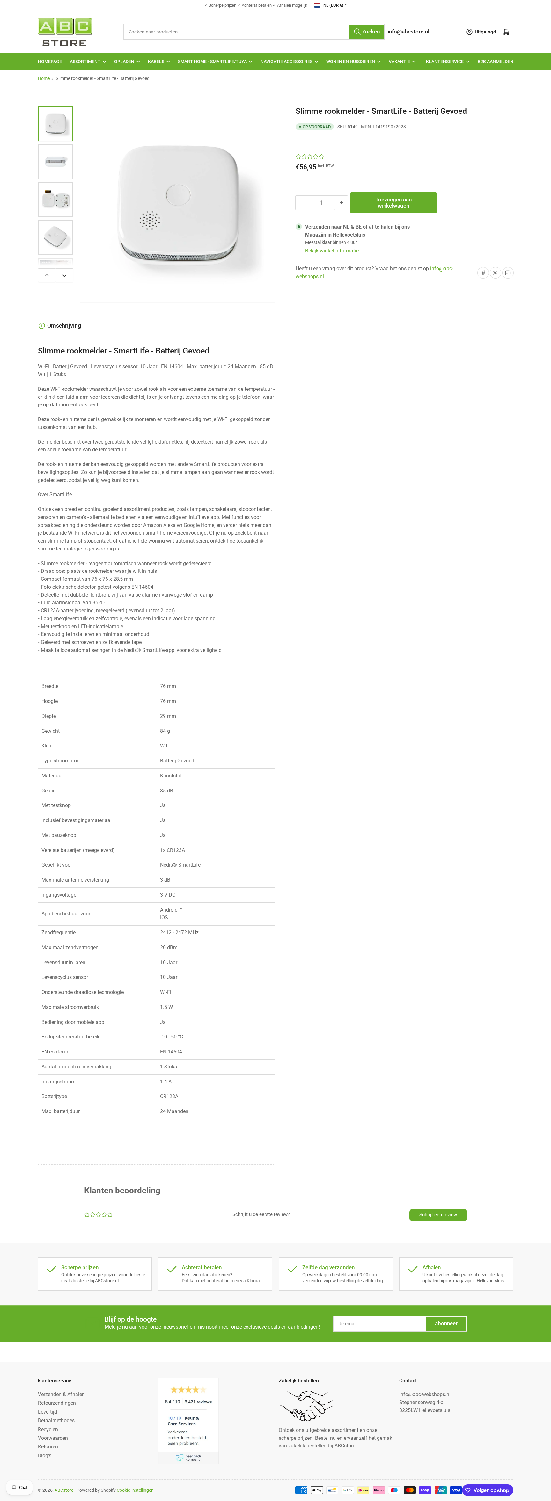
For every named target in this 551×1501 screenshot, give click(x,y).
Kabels (156, 61)
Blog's (44, 1456)
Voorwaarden (53, 1438)
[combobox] (254, 32)
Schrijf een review (438, 1215)
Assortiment (85, 61)
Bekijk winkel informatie (332, 251)
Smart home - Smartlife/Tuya (212, 61)
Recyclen (48, 1429)
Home (44, 78)
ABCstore (64, 1490)
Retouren (48, 1447)
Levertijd (47, 1412)
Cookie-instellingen (135, 1490)
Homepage (50, 61)
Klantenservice (445, 61)
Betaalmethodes (56, 1420)
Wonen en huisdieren (350, 61)
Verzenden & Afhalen (61, 1394)
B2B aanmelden (495, 61)
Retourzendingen (57, 1403)
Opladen (124, 61)
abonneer (446, 1324)
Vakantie (399, 61)
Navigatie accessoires (286, 61)
